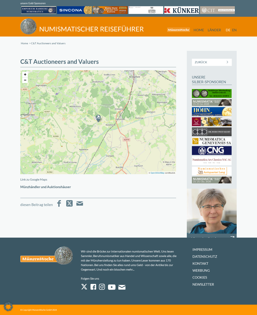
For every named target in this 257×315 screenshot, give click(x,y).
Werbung (201, 270)
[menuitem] (176, 29)
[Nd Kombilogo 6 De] (82, 26)
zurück (201, 62)
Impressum (202, 250)
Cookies (199, 277)
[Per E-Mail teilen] (79, 206)
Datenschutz (204, 257)
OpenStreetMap (157, 173)
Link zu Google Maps (33, 179)
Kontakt (200, 263)
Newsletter (203, 284)
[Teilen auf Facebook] (59, 206)
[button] (98, 118)
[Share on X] (69, 206)
